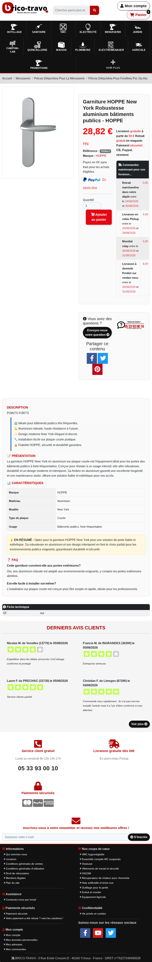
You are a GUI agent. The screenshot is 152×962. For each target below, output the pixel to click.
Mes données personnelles (21, 939)
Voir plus (137, 724)
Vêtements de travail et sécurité (100, 868)
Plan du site (12, 882)
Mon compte (135, 6)
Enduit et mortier (91, 892)
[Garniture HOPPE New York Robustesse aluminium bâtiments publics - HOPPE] (38, 132)
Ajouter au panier (99, 217)
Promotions (39, 68)
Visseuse (86, 863)
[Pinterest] (97, 369)
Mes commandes (15, 949)
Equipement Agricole (93, 897)
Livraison (10, 859)
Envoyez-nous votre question (96, 332)
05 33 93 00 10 (38, 768)
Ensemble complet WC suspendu (101, 859)
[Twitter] (103, 358)
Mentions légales (15, 877)
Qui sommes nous (16, 854)
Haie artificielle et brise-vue (97, 882)
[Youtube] (98, 933)
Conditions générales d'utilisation (24, 868)
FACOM (86, 873)
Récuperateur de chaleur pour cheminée (105, 877)
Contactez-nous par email (20, 899)
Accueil (7, 78)
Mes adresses (13, 944)
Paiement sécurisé (16, 913)
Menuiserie (23, 78)
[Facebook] (92, 358)
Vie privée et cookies (93, 913)
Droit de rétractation (17, 873)
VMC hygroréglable (92, 854)
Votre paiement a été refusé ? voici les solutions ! (34, 918)
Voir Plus (113, 67)
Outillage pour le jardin (94, 887)
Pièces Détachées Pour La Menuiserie (59, 78)
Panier (141, 14)
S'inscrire (140, 837)
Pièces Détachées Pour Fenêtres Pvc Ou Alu (117, 78)
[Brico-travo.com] (25, 7)
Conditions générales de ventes (24, 863)
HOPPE (101, 155)
